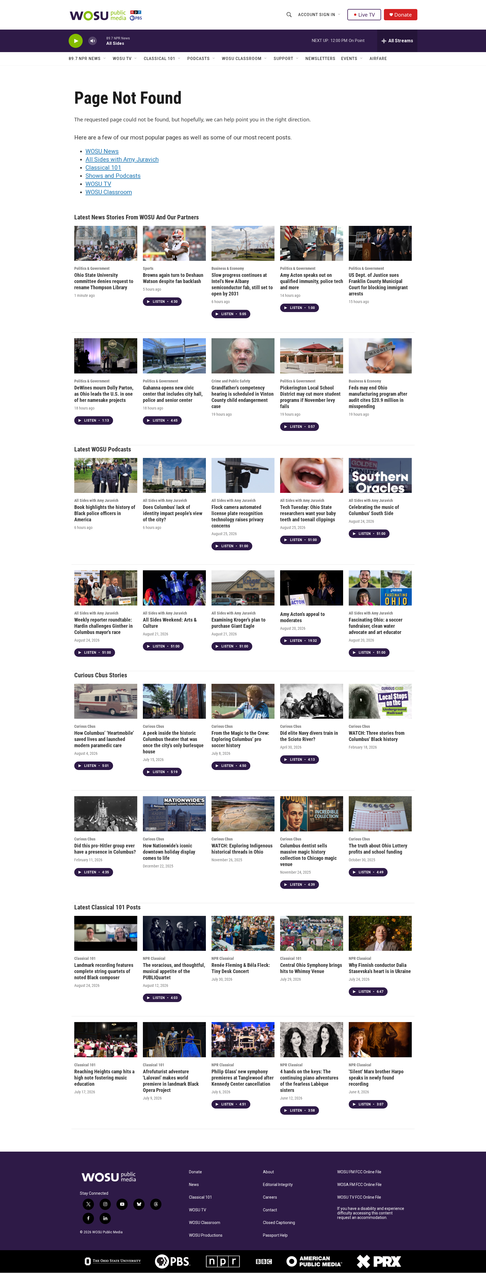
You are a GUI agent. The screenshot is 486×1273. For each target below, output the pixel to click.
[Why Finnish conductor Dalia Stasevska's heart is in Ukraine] (380, 933)
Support (283, 58)
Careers (270, 1197)
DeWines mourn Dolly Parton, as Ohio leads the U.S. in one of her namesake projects (103, 394)
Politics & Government (91, 268)
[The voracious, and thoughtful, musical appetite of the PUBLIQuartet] (174, 933)
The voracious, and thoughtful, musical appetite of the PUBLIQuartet (174, 971)
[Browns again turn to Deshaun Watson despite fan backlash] (174, 243)
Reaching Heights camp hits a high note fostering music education (104, 1078)
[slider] (101, 41)
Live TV (366, 14)
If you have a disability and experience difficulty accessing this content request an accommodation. (370, 1213)
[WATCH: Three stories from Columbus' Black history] (380, 701)
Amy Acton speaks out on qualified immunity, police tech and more (311, 281)
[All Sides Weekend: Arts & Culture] (174, 588)
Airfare (378, 58)
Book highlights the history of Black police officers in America (104, 513)
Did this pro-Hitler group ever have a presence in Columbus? (105, 849)
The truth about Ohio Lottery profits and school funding (378, 849)
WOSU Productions (205, 1235)
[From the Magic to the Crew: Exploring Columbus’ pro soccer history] (243, 701)
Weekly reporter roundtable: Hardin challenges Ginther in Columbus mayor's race (103, 626)
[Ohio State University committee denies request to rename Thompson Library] (105, 243)
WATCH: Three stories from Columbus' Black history (376, 736)
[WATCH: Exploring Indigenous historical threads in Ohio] (243, 813)
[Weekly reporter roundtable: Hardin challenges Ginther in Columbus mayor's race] (105, 588)
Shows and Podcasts (113, 175)
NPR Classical (154, 958)
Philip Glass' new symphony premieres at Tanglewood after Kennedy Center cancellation (243, 1078)
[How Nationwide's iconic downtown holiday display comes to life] (174, 813)
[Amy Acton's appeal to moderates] (311, 588)
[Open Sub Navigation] (339, 14)
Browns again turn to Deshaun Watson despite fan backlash (173, 278)
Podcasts (198, 58)
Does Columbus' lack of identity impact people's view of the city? (172, 513)
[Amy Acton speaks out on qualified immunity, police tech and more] (311, 243)
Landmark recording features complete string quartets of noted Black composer (103, 971)
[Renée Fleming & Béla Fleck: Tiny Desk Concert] (243, 933)
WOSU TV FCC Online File (359, 1197)
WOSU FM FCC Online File (359, 1172)
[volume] (92, 41)
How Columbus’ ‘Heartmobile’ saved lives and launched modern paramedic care (104, 739)
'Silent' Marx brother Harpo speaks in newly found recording (376, 1078)
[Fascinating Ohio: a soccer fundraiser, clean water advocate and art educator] (380, 588)
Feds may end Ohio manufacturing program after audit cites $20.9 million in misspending (378, 397)
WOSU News (102, 151)
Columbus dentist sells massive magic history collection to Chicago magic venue (308, 855)
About (268, 1172)
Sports (148, 268)
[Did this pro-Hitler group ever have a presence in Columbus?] (105, 813)
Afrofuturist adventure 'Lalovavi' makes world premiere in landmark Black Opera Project (171, 1081)
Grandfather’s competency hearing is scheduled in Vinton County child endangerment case (243, 397)
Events (349, 58)
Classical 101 (159, 58)
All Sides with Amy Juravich (122, 159)
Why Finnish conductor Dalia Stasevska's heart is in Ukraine (380, 968)
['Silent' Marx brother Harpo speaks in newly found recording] (380, 1039)
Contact (270, 1210)
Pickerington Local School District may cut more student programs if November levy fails (310, 397)
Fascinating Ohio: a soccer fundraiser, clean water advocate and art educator (375, 626)
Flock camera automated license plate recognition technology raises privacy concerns (238, 516)
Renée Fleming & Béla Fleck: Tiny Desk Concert (241, 968)
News (194, 1185)
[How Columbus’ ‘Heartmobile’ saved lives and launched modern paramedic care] (105, 701)
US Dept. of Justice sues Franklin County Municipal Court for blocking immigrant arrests (378, 284)
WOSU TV (122, 58)
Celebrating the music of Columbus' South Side (374, 510)
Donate (403, 15)
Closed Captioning (279, 1223)
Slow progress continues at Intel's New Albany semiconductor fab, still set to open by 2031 (242, 284)
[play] (75, 41)
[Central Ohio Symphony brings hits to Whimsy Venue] (311, 933)
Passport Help (275, 1235)
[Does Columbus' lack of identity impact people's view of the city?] (174, 475)
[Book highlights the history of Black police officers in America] (105, 475)
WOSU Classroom (242, 58)
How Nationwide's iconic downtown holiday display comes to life (169, 852)
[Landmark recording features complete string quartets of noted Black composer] (105, 933)
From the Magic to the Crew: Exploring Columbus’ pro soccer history (240, 739)
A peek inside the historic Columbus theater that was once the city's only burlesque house (173, 742)
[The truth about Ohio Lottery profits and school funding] (380, 813)
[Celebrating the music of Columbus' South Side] (380, 475)
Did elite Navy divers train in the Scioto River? (309, 736)
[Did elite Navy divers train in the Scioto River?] (311, 701)
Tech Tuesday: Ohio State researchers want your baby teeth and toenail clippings (308, 513)
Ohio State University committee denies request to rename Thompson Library (103, 281)
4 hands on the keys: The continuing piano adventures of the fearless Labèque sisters (309, 1081)
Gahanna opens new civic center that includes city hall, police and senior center (172, 394)
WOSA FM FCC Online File (359, 1185)
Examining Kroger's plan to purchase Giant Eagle (239, 623)
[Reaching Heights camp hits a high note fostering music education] (105, 1039)
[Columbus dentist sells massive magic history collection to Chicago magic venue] (311, 813)
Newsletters (320, 58)
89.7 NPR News (85, 58)
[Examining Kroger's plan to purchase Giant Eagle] (243, 588)
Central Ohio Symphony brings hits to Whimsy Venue (311, 968)
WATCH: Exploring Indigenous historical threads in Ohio (242, 849)
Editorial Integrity (278, 1185)
